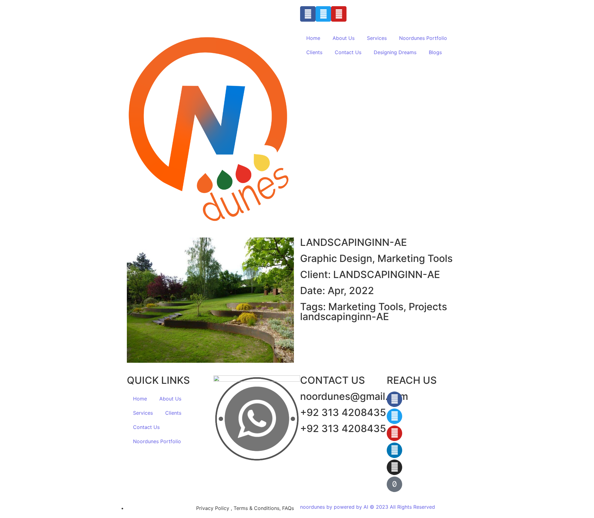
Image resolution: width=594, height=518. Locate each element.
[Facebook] (308, 14)
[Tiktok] (394, 484)
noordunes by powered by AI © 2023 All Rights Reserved (367, 507)
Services (377, 38)
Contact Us (348, 52)
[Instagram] (394, 467)
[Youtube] (338, 14)
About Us (344, 38)
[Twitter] (323, 14)
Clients (314, 52)
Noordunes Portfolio (423, 38)
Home (313, 38)
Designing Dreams (395, 52)
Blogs (435, 52)
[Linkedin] (394, 450)
